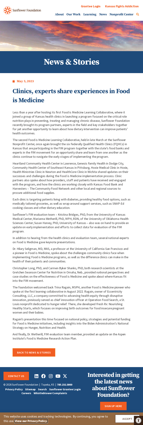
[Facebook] (43, 376)
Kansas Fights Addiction (122, 6)
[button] (138, 420)
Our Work (73, 14)
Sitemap (30, 389)
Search (42, 389)
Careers (26, 393)
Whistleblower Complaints (50, 393)
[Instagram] (50, 376)
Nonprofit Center (121, 14)
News (103, 14)
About (59, 14)
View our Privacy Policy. (31, 421)
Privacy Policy (14, 389)
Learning (89, 14)
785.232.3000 (64, 384)
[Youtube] (58, 376)
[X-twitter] (65, 376)
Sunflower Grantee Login (65, 389)
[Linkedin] (36, 376)
